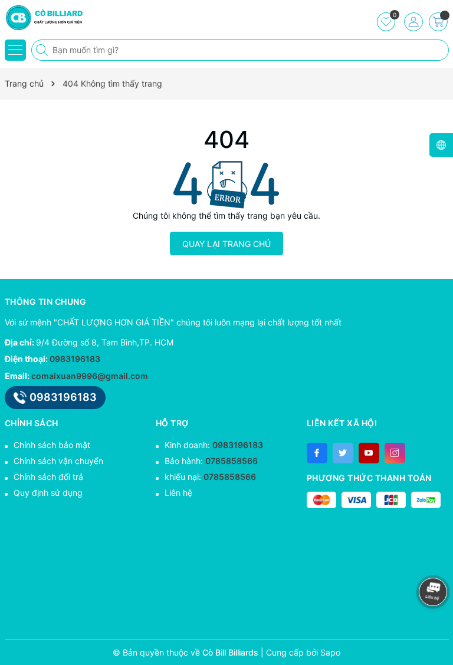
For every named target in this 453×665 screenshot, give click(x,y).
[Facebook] (317, 453)
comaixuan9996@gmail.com (89, 376)
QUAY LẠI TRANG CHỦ (226, 244)
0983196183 (75, 359)
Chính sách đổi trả (48, 477)
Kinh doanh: (214, 445)
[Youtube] (369, 453)
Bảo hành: (211, 461)
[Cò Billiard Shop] (44, 17)
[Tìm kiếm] (43, 50)
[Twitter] (343, 453)
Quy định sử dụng (48, 493)
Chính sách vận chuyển (58, 461)
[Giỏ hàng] (438, 21)
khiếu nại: (210, 477)
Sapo (330, 652)
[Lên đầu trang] (435, 560)
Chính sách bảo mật (52, 445)
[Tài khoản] (413, 21)
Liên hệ (178, 493)
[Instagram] (395, 453)
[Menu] (15, 50)
